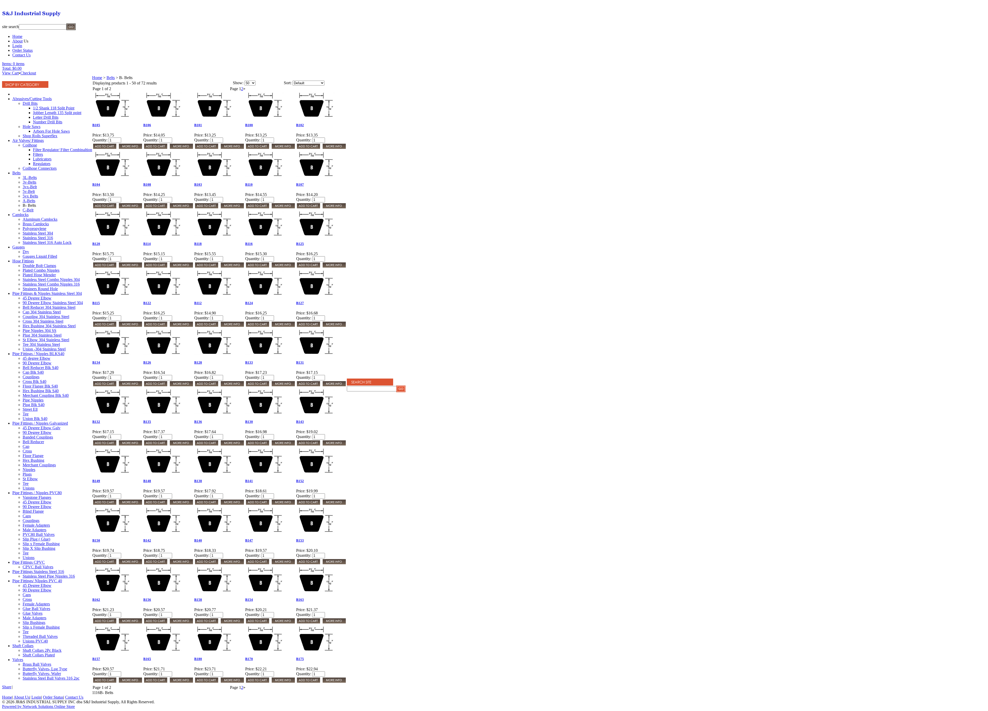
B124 (249, 303)
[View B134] (130, 385)
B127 (300, 303)
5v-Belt (29, 191)
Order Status (22, 50)
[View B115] (130, 326)
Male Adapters (34, 530)
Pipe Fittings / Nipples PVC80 (37, 493)
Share (6, 687)
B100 (249, 125)
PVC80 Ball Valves (39, 534)
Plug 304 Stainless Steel (42, 335)
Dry (26, 252)
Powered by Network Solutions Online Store (38, 706)
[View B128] (232, 385)
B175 (300, 659)
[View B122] (181, 326)
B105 (96, 125)
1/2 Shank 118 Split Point (53, 108)
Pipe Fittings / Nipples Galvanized (40, 423)
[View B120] (130, 267)
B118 (198, 244)
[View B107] (334, 207)
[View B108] (181, 207)
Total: (6, 68)
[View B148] (181, 504)
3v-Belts (29, 182)
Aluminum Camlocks (40, 219)
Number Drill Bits (47, 122)
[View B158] (232, 623)
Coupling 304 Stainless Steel (46, 316)
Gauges (18, 247)
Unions (28, 488)
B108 (147, 184)
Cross (27, 451)
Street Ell (30, 409)
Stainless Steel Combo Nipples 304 (51, 279)
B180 (198, 659)
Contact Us (21, 55)
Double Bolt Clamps (39, 265)
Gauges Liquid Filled (40, 256)
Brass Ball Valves (37, 664)
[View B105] (130, 148)
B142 (147, 540)
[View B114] (181, 267)
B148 (147, 481)
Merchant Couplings (39, 465)
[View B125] (334, 267)
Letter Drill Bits (45, 117)
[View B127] (334, 326)
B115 (96, 303)
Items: (7, 64)
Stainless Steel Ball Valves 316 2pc (51, 678)
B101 (198, 125)
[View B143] (334, 445)
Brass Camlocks (36, 224)
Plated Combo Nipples (41, 270)
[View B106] (181, 148)
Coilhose (30, 145)
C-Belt (28, 210)
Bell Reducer (33, 442)
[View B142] (181, 563)
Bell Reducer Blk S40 (40, 367)
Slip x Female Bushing (41, 544)
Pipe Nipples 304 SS (39, 330)
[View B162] (130, 623)
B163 (300, 600)
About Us (22, 697)
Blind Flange (33, 511)
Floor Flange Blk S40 (40, 386)
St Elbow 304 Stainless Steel (46, 340)
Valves (17, 659)
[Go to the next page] (244, 89)
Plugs (27, 474)
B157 (96, 659)
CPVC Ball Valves (38, 567)
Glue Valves (32, 613)
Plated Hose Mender (39, 275)
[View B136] (232, 445)
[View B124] (283, 326)
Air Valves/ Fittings (28, 140)
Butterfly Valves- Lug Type (45, 669)
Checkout (28, 73)
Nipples (29, 469)
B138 (198, 481)
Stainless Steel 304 (38, 233)
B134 (96, 362)
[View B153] (334, 563)
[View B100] (283, 148)
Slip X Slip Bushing (39, 548)
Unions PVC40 (35, 641)
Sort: (288, 83)
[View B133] (283, 385)
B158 (198, 600)
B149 (96, 481)
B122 (147, 303)
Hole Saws (31, 126)
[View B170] (283, 682)
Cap (26, 446)
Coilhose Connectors (40, 168)
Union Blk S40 (35, 418)
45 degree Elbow (36, 358)
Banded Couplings (38, 437)
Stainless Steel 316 (38, 238)
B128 (198, 362)
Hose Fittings (23, 261)
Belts (16, 173)
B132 (96, 422)
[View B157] (130, 682)
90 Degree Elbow (37, 363)
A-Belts (29, 201)
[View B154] (283, 623)
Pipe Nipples (33, 400)
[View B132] (130, 445)
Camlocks (20, 214)
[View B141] (283, 504)
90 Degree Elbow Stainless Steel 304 (53, 303)
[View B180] (232, 682)
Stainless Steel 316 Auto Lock (47, 242)
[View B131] (334, 385)
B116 (249, 244)
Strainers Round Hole (40, 289)
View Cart (10, 73)
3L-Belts (30, 177)
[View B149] (130, 504)
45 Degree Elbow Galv (41, 428)
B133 (249, 362)
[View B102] (334, 148)
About (17, 41)
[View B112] (232, 326)
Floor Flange (33, 455)
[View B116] (283, 267)
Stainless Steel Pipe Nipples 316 (49, 576)
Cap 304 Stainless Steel (42, 312)
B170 (249, 659)
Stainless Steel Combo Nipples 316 (51, 284)
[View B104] (130, 207)
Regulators (41, 163)
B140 (198, 540)
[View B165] (181, 682)
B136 (198, 422)
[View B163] (334, 623)
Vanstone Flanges (37, 497)
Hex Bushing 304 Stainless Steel (49, 326)
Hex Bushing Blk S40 (41, 391)
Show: (238, 83)
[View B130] (283, 445)
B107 (300, 184)
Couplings (31, 377)
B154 (249, 600)
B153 (300, 540)
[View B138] (232, 504)
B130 (249, 422)
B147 (249, 540)
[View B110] (283, 207)
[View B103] (232, 207)
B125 (300, 244)
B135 (147, 422)
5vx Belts (30, 196)
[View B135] (181, 445)
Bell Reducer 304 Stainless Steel (49, 307)
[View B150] (130, 563)
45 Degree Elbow (37, 298)
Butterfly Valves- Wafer (42, 673)
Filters (38, 154)
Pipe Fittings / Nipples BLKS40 (38, 354)
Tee (26, 414)
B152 (300, 481)
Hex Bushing (33, 460)
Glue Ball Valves (36, 608)
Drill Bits (30, 103)
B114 (147, 244)
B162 (96, 600)
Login (17, 46)
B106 (147, 125)
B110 (249, 184)
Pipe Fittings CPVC (28, 562)
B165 (147, 659)
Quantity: (100, 140)
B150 (96, 540)
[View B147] (283, 563)
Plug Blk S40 (34, 404)
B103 (198, 184)
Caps (27, 516)
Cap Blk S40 (33, 372)
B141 (249, 481)
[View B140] (232, 563)
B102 (300, 125)
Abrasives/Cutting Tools (32, 99)
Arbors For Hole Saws (51, 131)
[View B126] (181, 385)
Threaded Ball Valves (40, 636)
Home (17, 36)
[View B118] (232, 267)
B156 (147, 600)
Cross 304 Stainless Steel (43, 321)
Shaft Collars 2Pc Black (42, 650)
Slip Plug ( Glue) (36, 539)
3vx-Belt (30, 187)
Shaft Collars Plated (39, 655)
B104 (96, 184)
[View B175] (334, 682)
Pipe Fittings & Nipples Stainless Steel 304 (47, 293)
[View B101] (232, 148)
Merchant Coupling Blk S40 (46, 395)
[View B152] (334, 504)
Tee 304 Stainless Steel (41, 344)
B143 (300, 422)
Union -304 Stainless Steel (44, 349)
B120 (96, 244)
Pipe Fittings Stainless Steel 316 (38, 571)
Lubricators (42, 159)
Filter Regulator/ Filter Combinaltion (62, 150)
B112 (198, 303)
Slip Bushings (34, 622)
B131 (300, 362)
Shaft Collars (22, 646)
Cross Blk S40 (34, 381)
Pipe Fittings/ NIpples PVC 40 (37, 581)
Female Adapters (36, 525)
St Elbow (30, 479)
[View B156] (181, 623)
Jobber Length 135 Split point (57, 112)
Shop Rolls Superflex (40, 136)
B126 (147, 362)
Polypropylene (34, 228)
